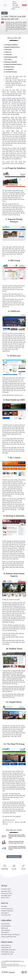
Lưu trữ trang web (7, 908)
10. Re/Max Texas (9, 67)
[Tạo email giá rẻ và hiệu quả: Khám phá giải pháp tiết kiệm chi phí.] (4, 848)
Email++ (15, 3)
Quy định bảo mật (7, 954)
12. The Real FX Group (10, 72)
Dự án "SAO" (5, 897)
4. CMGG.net (7, 52)
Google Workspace (7, 910)
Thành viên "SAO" (7, 893)
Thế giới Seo (5, 932)
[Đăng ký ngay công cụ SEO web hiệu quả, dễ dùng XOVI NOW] (4, 837)
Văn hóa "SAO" (6, 891)
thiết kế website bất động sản (12, 100)
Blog (4, 13)
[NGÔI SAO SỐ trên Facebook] (22, 972)
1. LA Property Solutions (11, 44)
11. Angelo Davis (9, 69)
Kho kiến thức (5, 924)
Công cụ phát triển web (8, 936)
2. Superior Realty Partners (12, 47)
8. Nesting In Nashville (10, 62)
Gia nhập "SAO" (6, 895)
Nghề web (4, 928)
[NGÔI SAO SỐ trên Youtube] (25, 972)
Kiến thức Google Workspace (10, 934)
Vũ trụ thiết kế (5, 930)
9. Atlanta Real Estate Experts (13, 64)
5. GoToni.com (8, 54)
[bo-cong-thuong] (4, 972)
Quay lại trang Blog (14, 856)
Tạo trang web (6, 915)
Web (14, 1)
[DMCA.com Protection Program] (11, 972)
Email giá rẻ (5, 913)
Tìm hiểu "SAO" (6, 889)
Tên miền (15, 5)
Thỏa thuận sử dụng (7, 952)
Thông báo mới (6, 947)
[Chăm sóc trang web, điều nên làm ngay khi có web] (4, 842)
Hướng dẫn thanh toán (8, 950)
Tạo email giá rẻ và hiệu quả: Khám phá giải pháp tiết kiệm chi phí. (17, 848)
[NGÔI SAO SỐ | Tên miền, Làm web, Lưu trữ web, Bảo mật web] (24, 5)
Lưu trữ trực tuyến (16, 8)
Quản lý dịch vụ (6, 945)
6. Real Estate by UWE (10, 57)
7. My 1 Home (8, 59)
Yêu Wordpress (6, 926)
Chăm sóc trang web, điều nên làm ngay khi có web (16, 842)
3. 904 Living (7, 49)
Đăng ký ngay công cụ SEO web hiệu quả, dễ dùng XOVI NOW (17, 836)
